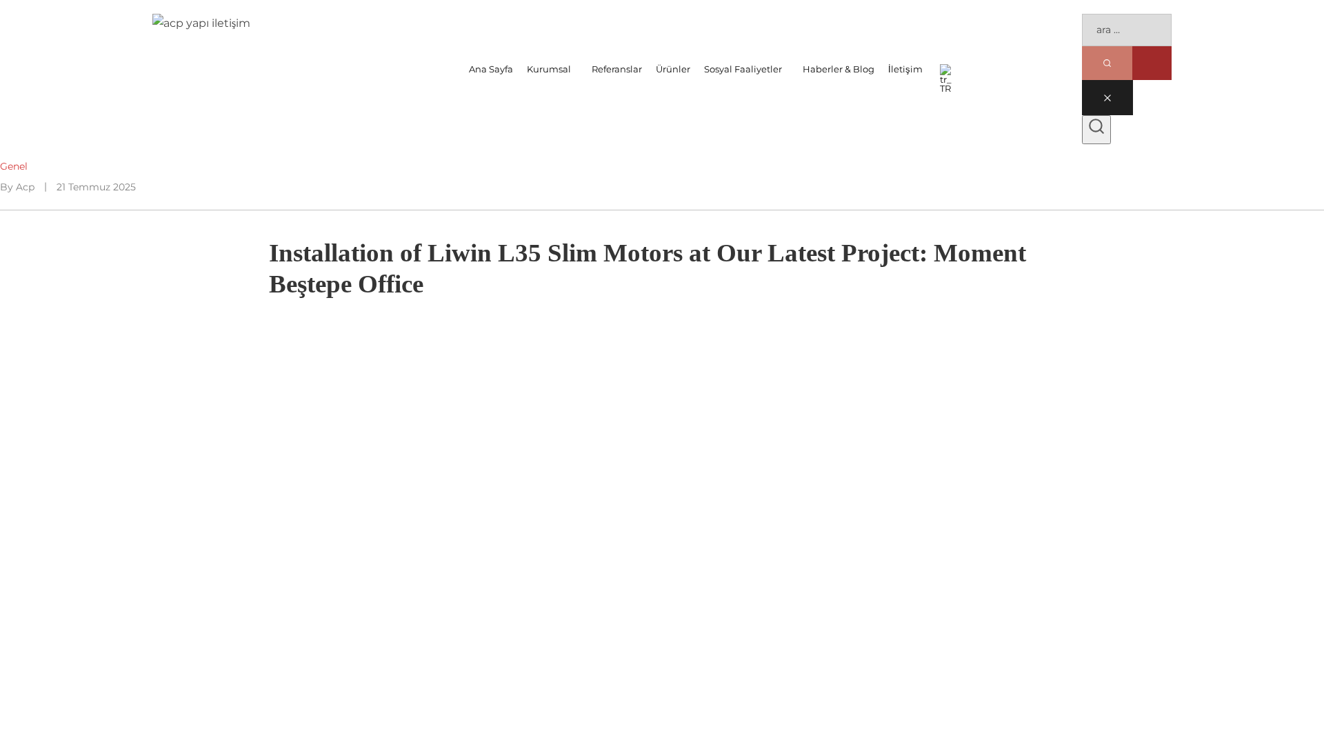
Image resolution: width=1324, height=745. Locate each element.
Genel (14, 166)
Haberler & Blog (838, 68)
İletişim (905, 68)
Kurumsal (549, 68)
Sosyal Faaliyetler (743, 68)
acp (25, 187)
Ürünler (673, 68)
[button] (552, 69)
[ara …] (1096, 129)
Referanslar (617, 68)
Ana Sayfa (491, 68)
